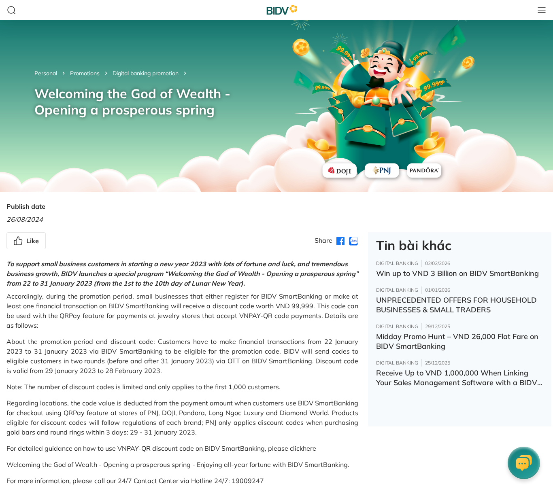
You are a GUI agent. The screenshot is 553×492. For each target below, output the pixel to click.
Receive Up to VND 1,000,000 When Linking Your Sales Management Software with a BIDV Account (456, 378)
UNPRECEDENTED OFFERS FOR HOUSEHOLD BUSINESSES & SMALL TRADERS (456, 304)
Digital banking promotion (146, 73)
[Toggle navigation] (542, 10)
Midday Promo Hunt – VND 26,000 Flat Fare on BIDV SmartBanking (457, 341)
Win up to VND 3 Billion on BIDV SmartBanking (457, 273)
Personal (45, 73)
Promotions (85, 73)
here (309, 448)
